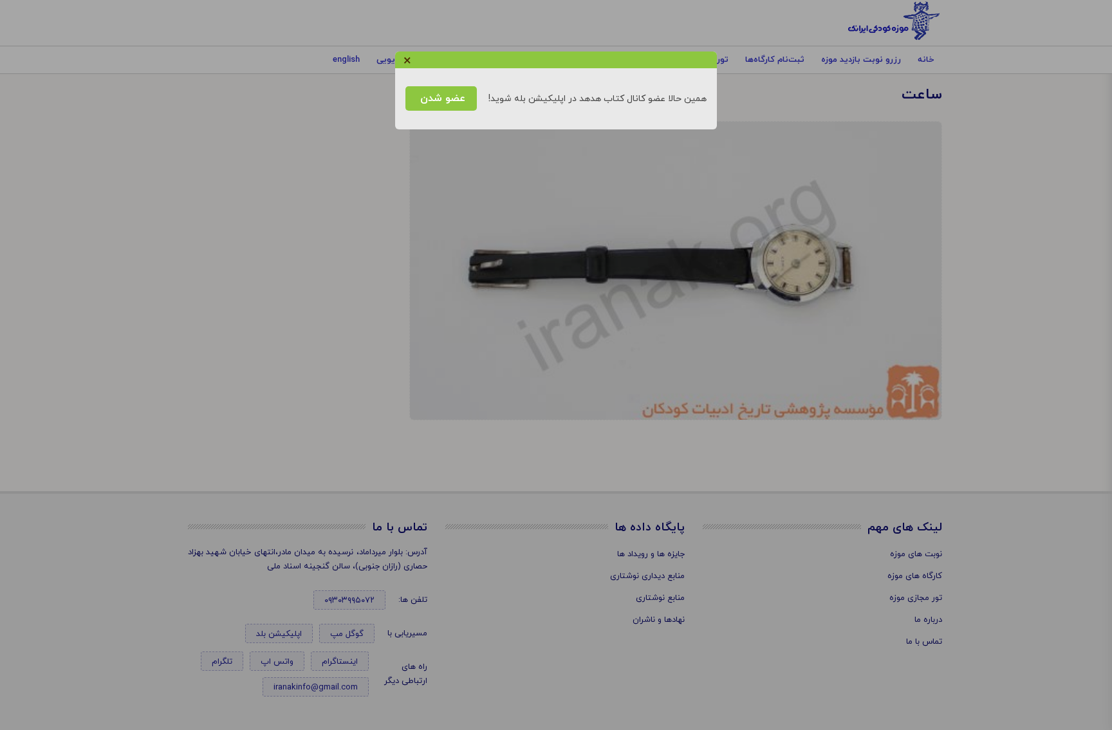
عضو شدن (441, 98)
